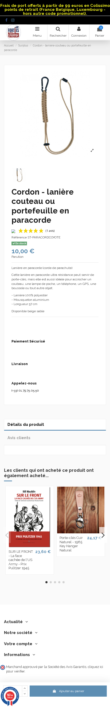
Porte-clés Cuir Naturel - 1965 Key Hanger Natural (71, 544)
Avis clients (18, 437)
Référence (19, 237)
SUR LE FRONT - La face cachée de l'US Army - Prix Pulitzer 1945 (21, 560)
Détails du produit (25, 424)
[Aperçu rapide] (29, 545)
